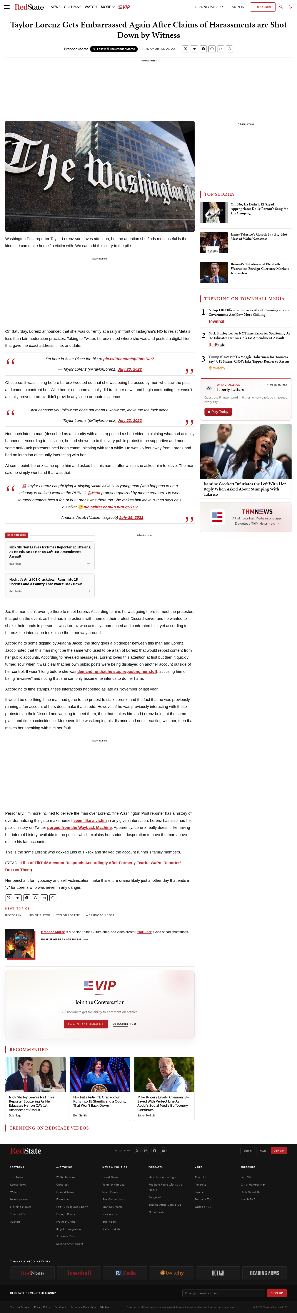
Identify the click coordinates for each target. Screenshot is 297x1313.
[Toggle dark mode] (290, 7)
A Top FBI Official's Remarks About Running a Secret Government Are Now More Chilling (250, 312)
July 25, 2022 (131, 517)
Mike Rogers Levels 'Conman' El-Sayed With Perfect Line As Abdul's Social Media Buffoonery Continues (163, 1103)
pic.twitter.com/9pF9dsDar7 (128, 359)
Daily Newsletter (251, 1192)
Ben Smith (80, 1115)
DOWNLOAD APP (209, 7)
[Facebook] (154, 1150)
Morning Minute (20, 1206)
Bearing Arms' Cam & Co (164, 1204)
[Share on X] (185, 49)
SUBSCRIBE (263, 7)
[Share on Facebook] (203, 49)
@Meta (93, 493)
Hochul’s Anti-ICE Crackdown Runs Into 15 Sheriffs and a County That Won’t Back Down (99, 1101)
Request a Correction (83, 1307)
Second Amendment (69, 1243)
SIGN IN (238, 7)
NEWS (55, 7)
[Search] (281, 7)
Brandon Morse (76, 49)
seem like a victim (90, 820)
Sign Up (277, 1293)
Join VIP (279, 1150)
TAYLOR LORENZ (68, 915)
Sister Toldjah (146, 1115)
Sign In (248, 1150)
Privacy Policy (42, 1307)
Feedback (60, 1307)
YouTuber (144, 932)
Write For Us (203, 1206)
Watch (14, 1192)
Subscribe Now (124, 1024)
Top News (16, 1177)
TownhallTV (17, 1214)
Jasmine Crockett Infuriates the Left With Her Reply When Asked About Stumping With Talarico (245, 489)
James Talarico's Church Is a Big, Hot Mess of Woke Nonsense (259, 236)
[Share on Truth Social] (194, 49)
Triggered (154, 1197)
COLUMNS (72, 7)
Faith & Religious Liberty (72, 1206)
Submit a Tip (203, 1199)
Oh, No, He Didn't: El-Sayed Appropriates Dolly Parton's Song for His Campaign (259, 209)
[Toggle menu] (7, 7)
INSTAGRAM (13, 915)
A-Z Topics (64, 1167)
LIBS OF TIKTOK (39, 915)
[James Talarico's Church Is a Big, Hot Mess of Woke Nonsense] (214, 242)
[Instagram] (145, 1150)
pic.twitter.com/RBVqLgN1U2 (111, 507)
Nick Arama (110, 1214)
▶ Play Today (218, 412)
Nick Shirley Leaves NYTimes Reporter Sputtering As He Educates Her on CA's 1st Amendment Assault (31, 1103)
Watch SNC (248, 1199)
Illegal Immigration (68, 1229)
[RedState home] (25, 1151)
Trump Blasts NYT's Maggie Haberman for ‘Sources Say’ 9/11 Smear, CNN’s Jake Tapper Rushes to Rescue (249, 359)
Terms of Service (20, 1307)
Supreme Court (66, 1236)
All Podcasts (156, 1212)
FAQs (263, 1150)
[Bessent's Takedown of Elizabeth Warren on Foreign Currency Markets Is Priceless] (214, 272)
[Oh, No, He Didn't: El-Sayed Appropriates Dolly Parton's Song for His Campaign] (214, 212)
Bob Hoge (15, 1115)
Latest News (18, 1184)
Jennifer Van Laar (113, 1184)
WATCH (91, 7)
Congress (62, 1184)
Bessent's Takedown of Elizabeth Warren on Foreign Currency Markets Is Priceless (260, 269)
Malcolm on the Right (162, 1177)
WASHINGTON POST (100, 915)
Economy (62, 1199)
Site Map (105, 1307)
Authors (15, 1221)
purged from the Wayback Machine (79, 827)
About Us (201, 1177)
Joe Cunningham (113, 1199)
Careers (200, 1192)
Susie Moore (110, 1192)
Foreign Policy (65, 1214)
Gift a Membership (253, 1184)
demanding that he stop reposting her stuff (117, 671)
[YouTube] (163, 1150)
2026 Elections (65, 1177)
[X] (137, 1150)
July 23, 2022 (130, 369)
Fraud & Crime (65, 1221)
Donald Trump (65, 1192)
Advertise (200, 1184)
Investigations (19, 1199)
